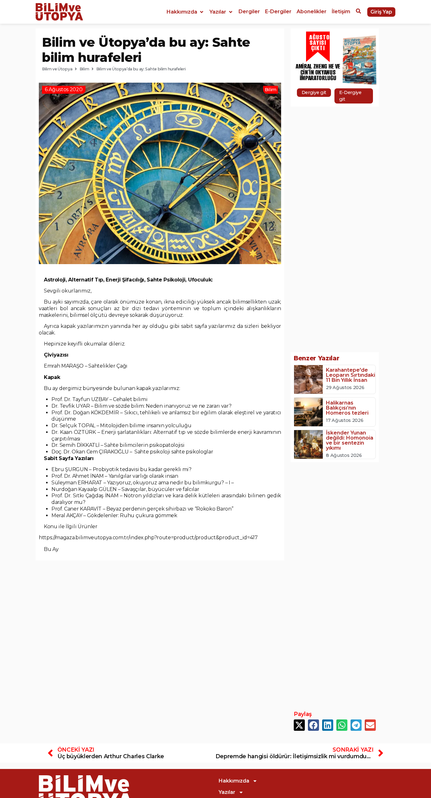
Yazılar (227, 792)
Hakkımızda (234, 781)
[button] (185, 12)
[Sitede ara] (358, 12)
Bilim (84, 69)
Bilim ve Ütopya (57, 69)
